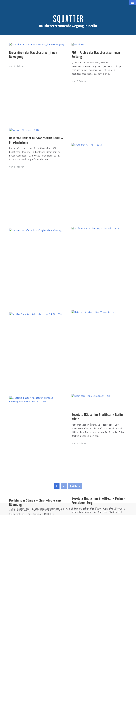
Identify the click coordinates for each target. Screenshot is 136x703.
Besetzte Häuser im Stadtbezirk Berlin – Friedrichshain (36, 140)
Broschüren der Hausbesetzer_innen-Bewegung (33, 54)
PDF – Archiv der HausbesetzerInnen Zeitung (96, 54)
